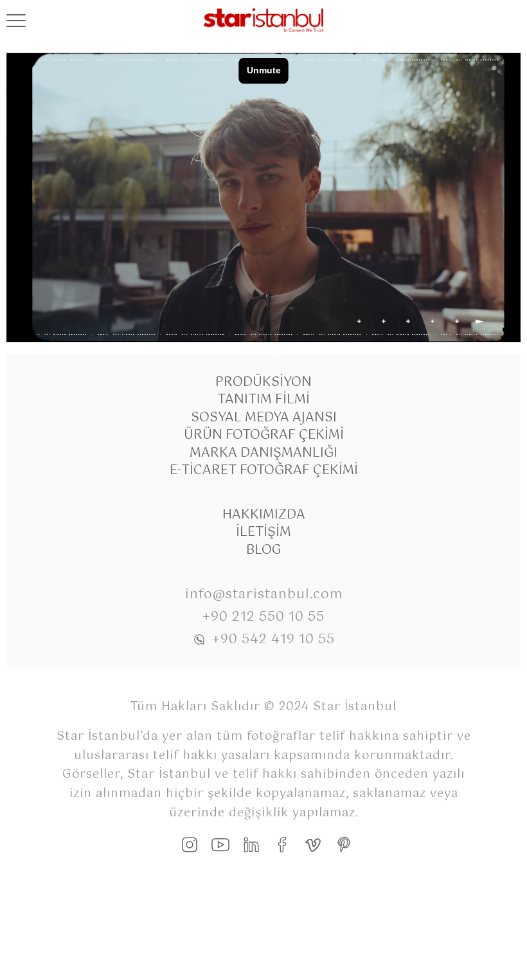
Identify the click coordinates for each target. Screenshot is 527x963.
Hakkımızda (263, 515)
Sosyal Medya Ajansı (264, 417)
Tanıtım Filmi (263, 399)
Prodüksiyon (263, 382)
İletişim (263, 532)
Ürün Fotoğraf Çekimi (264, 435)
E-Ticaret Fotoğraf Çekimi (264, 470)
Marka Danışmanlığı (263, 453)
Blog (263, 550)
